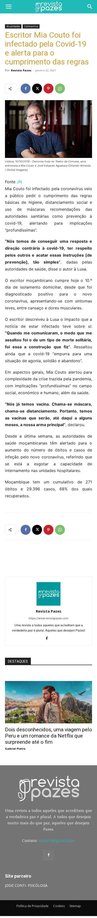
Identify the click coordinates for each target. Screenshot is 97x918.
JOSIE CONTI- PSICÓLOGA (26, 885)
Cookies (59, 906)
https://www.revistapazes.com (48, 618)
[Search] (90, 6)
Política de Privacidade (32, 906)
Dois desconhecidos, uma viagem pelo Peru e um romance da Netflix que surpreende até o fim (48, 736)
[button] (8, 6)
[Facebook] (26, 88)
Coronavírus (31, 26)
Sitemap (75, 906)
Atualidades (13, 26)
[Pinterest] (48, 88)
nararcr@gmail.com (57, 840)
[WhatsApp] (60, 88)
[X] (37, 88)
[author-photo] (48, 604)
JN (19, 181)
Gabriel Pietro (15, 748)
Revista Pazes (21, 70)
